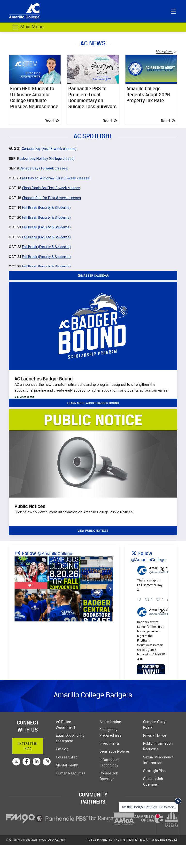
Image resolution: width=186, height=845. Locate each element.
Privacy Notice (154, 735)
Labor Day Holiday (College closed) (47, 159)
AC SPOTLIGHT (93, 136)
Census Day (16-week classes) (44, 168)
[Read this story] (35, 69)
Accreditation (110, 722)
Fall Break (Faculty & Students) (46, 208)
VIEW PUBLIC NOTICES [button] (93, 530)
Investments (110, 743)
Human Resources (70, 773)
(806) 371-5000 (136, 839)
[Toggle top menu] (173, 11)
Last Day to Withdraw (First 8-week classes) (55, 178)
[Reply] (139, 599)
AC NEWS (93, 43)
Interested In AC (27, 746)
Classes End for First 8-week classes (51, 198)
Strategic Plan (154, 771)
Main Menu (31, 27)
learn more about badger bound (93, 403)
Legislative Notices (115, 751)
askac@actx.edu (162, 839)
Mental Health (67, 765)
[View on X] (162, 569)
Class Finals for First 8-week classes (51, 188)
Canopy (60, 839)
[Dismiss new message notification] (178, 801)
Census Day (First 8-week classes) (49, 149)
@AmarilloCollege (54, 553)
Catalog (62, 749)
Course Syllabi (67, 757)
